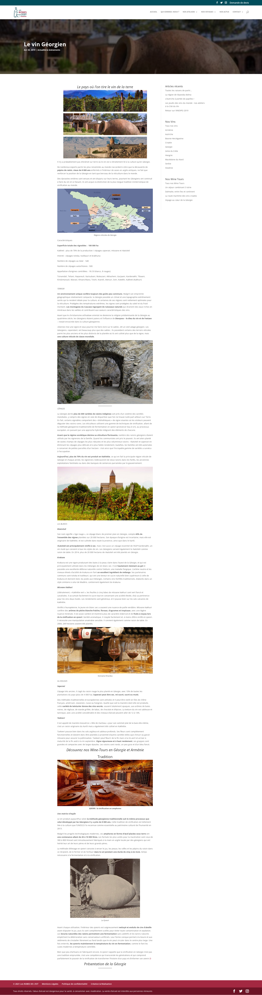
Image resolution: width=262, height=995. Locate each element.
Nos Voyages (207, 12)
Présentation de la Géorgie (105, 963)
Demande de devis (239, 3)
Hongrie (168, 155)
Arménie (169, 130)
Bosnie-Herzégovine (174, 138)
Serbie (168, 163)
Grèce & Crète (171, 151)
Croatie (168, 142)
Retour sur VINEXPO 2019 (176, 110)
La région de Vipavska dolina (178, 94)
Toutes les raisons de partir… (178, 90)
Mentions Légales (50, 984)
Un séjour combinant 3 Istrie (178, 187)
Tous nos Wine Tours (174, 183)
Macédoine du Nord (174, 159)
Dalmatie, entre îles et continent (180, 191)
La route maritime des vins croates (181, 196)
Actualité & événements (49, 50)
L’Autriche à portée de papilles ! (179, 98)
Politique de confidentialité (74, 984)
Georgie (168, 147)
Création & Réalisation (101, 984)
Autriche (169, 134)
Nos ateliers (189, 12)
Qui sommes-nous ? (170, 12)
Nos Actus (224, 12)
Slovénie (169, 168)
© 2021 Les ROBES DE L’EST (25, 984)
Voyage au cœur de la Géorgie (179, 200)
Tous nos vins (171, 125)
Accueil (153, 12)
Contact (237, 12)
